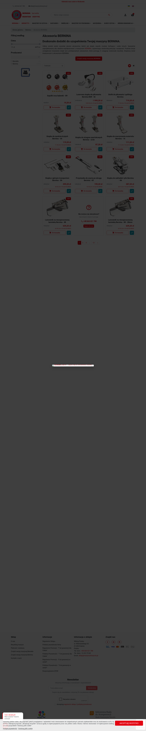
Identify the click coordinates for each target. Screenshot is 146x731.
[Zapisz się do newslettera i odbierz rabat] (73, 365)
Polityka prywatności (10, 728)
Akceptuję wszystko (129, 723)
